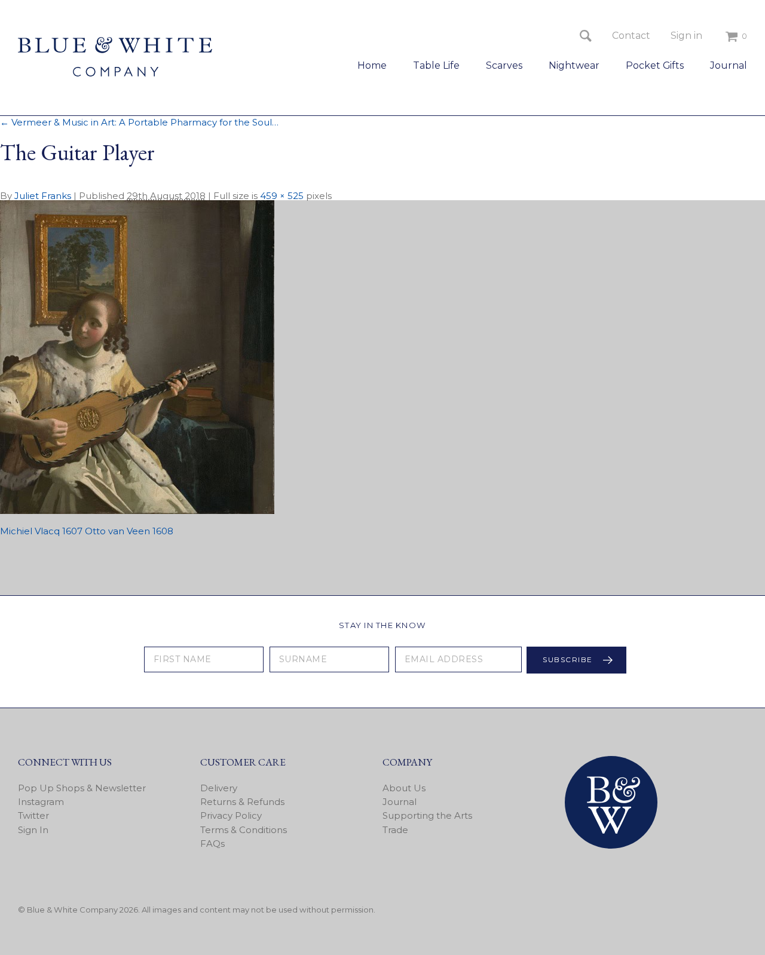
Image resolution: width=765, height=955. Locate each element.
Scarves (504, 65)
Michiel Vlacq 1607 (41, 531)
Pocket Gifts (655, 65)
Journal (728, 65)
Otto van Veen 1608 (129, 531)
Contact (631, 35)
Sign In (33, 829)
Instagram (41, 801)
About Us (404, 788)
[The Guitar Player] (137, 510)
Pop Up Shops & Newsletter (82, 788)
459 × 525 (282, 195)
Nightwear (574, 65)
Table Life (436, 65)
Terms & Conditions (243, 829)
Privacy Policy (231, 815)
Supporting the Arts (427, 815)
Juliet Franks (42, 195)
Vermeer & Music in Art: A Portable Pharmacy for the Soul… (139, 122)
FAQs (212, 843)
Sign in (686, 35)
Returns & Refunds (242, 801)
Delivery (218, 788)
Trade (395, 829)
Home (372, 65)
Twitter (33, 815)
